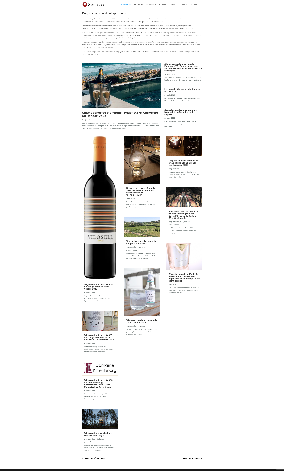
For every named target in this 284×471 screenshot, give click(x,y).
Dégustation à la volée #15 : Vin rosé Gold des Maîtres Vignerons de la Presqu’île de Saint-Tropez (184, 277)
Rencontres (138, 4)
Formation (150, 4)
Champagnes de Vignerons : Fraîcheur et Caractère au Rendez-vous (120, 114)
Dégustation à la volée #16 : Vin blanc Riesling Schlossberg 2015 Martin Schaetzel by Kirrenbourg (99, 383)
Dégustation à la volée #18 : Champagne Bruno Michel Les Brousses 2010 (183, 162)
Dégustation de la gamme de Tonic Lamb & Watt (141, 321)
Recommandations (178, 4)
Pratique (162, 4)
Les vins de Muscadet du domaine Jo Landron (182, 90)
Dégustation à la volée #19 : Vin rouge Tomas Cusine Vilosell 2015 (99, 286)
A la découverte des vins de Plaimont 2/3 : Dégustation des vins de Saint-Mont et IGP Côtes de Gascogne (183, 67)
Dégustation (126, 4)
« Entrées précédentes (93, 458)
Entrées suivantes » (192, 458)
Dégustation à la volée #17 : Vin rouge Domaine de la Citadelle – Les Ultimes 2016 (99, 337)
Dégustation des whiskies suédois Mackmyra (97, 434)
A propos (194, 4)
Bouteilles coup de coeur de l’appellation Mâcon (141, 242)
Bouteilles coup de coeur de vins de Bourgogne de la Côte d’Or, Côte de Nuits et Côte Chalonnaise (183, 215)
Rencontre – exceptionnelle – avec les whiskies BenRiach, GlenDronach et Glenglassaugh (141, 191)
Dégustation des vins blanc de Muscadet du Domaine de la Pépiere (180, 112)
